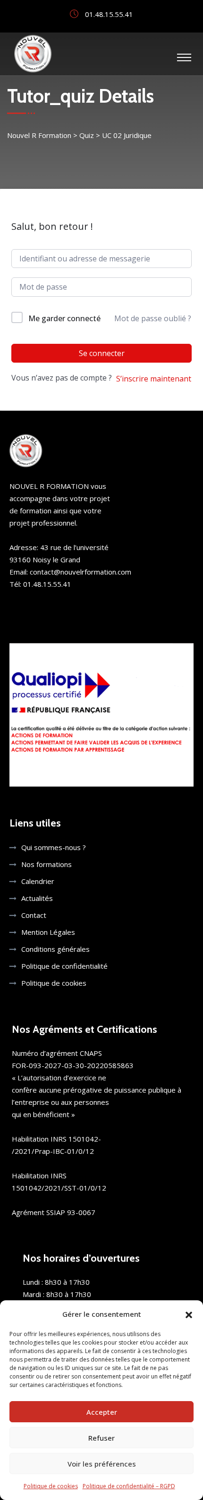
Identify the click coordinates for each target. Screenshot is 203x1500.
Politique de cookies (51, 1486)
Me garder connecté (64, 318)
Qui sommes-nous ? (53, 847)
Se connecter (102, 353)
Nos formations (46, 864)
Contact (33, 915)
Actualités (37, 898)
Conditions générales (55, 949)
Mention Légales (48, 932)
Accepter (101, 1412)
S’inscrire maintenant (153, 378)
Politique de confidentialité (64, 966)
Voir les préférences (102, 1463)
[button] (189, 1314)
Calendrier (37, 881)
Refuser (101, 1438)
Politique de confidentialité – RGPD (129, 1486)
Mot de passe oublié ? (152, 318)
